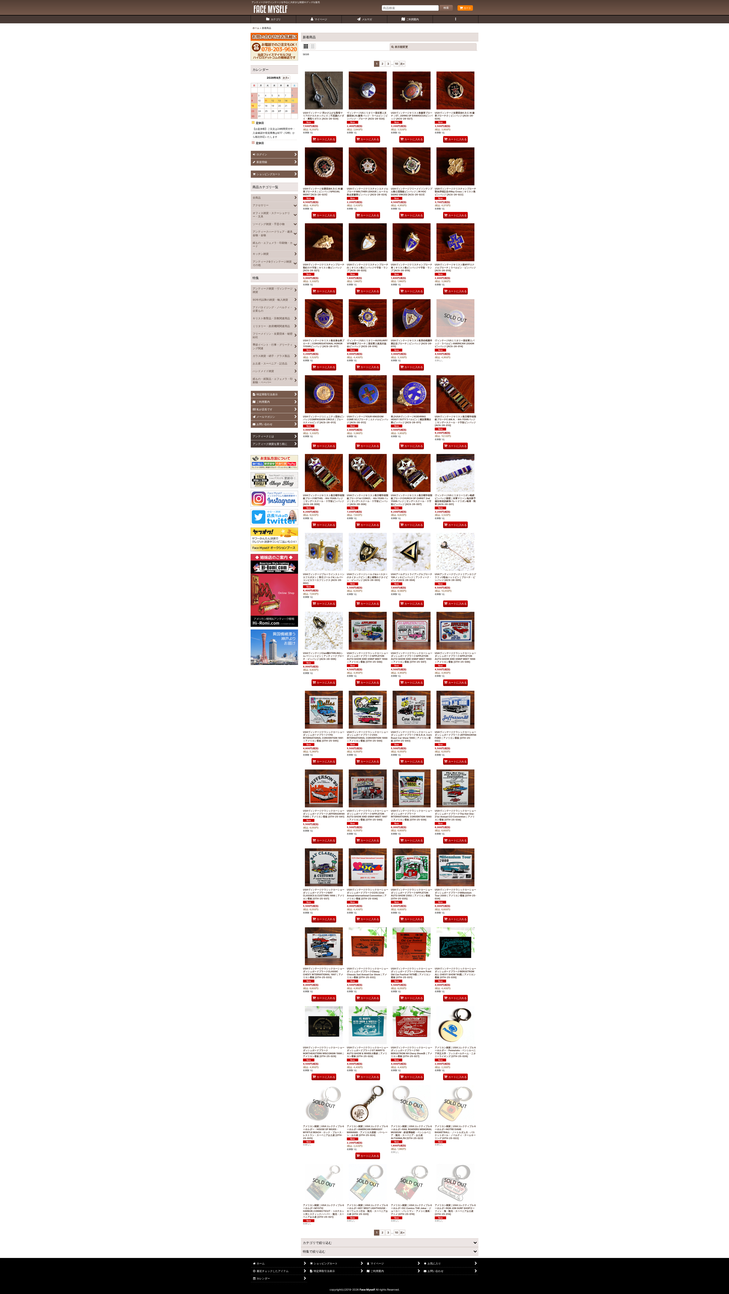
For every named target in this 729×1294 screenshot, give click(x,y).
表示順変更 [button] (401, 46)
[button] (455, 19)
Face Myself (367, 1289)
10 (396, 63)
